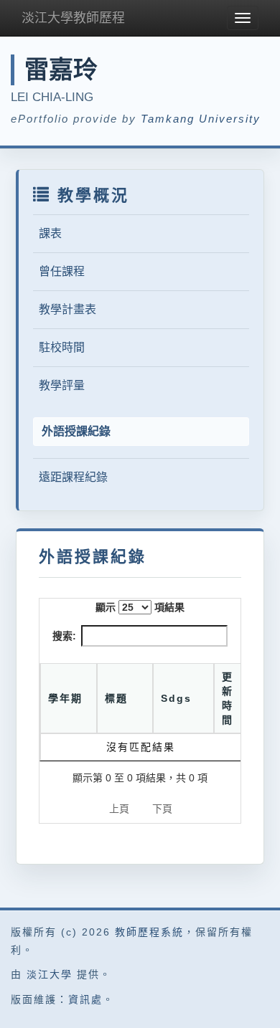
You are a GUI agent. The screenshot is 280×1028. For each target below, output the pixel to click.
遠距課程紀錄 (73, 477)
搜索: (64, 636)
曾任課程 (62, 271)
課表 (50, 233)
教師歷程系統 (149, 932)
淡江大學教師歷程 (73, 18)
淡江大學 (50, 974)
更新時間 (227, 698)
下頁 (162, 808)
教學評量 (62, 385)
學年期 (65, 698)
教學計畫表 (67, 309)
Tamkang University (201, 119)
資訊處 (85, 999)
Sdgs (176, 698)
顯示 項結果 (140, 607)
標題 (116, 698)
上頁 (119, 808)
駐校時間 (62, 347)
